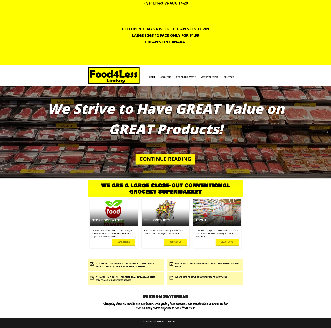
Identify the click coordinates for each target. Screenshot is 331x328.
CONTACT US (175, 242)
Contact (229, 77)
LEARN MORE (124, 242)
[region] (165, 132)
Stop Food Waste (186, 77)
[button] (3, 132)
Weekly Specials (209, 77)
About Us (165, 77)
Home (152, 77)
